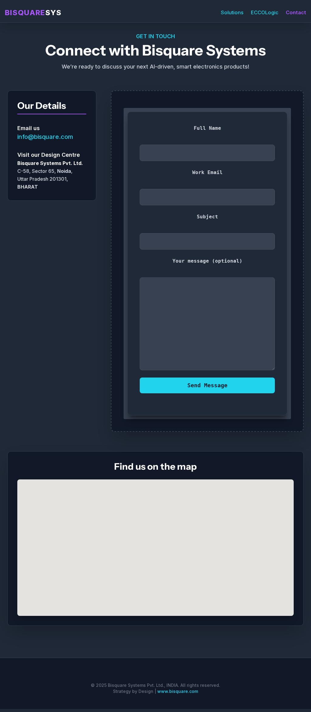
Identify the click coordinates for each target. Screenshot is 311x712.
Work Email (207, 172)
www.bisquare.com (177, 691)
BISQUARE (33, 12)
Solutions (232, 12)
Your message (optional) (207, 261)
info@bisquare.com (45, 136)
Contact (296, 12)
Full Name (207, 128)
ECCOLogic (265, 12)
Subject (207, 217)
